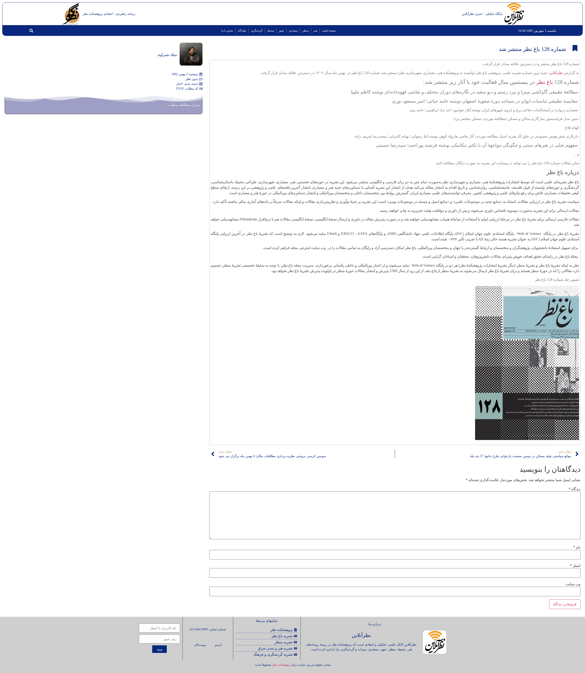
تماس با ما (227, 30)
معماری (293, 30)
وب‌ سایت (573, 584)
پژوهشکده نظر (281, 664)
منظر (305, 30)
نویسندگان (200, 645)
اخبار (179, 83)
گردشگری (257, 30)
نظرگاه (242, 30)
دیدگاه (574, 489)
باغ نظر (544, 82)
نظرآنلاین (556, 73)
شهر (281, 30)
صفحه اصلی (329, 30)
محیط (270, 30)
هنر (315, 30)
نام (576, 547)
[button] (31, 30)
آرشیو (218, 645)
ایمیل (575, 565)
